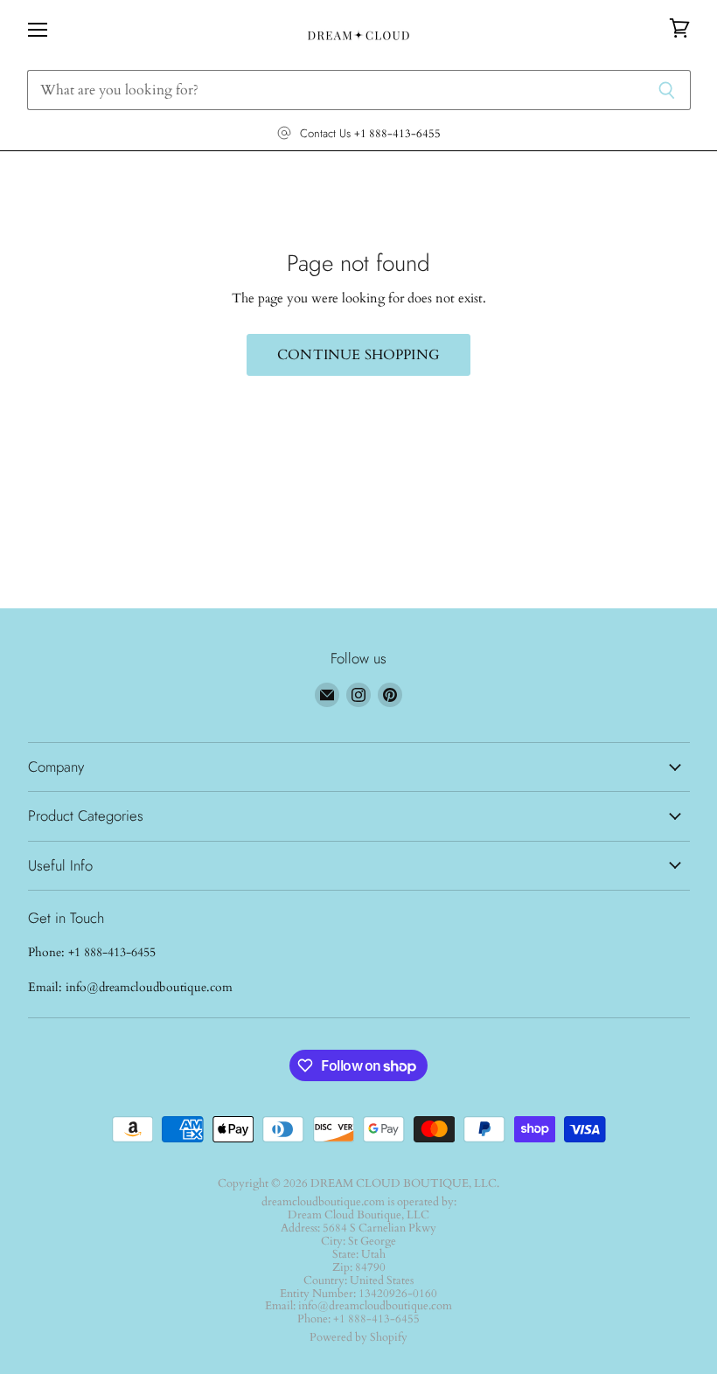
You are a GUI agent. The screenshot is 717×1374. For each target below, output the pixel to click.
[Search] (667, 90)
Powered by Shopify (358, 1337)
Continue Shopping (358, 354)
